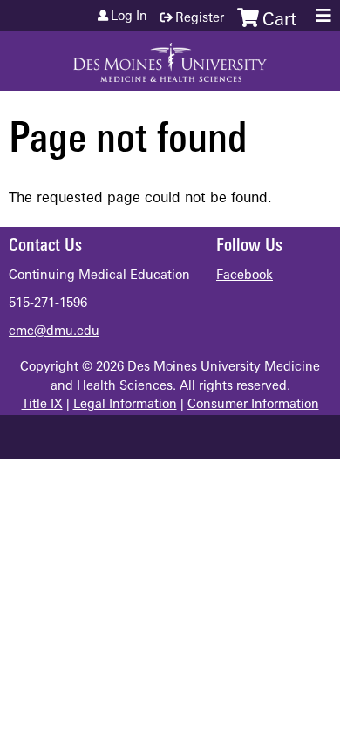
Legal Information (125, 405)
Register (199, 18)
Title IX (42, 405)
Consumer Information (253, 405)
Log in (129, 17)
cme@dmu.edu (54, 331)
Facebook (244, 276)
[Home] (170, 56)
